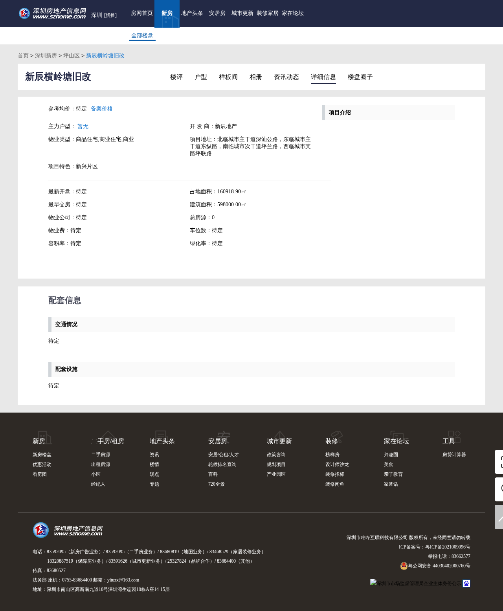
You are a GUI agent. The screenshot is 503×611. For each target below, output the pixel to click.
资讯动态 (286, 76)
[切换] (110, 15)
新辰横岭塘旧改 (58, 77)
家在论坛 (293, 13)
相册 (256, 76)
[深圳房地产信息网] (70, 533)
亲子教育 (393, 474)
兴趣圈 (391, 454)
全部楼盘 (142, 36)
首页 (23, 55)
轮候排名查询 (222, 464)
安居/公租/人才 (223, 454)
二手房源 (100, 454)
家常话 (391, 484)
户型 (201, 76)
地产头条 (192, 13)
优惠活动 (42, 464)
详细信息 (323, 76)
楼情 (154, 464)
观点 (154, 474)
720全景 (216, 484)
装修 (331, 441)
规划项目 (276, 464)
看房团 (40, 474)
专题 (154, 484)
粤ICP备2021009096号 (447, 547)
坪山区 (71, 55)
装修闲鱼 (334, 484)
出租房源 (100, 464)
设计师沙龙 (337, 464)
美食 (388, 464)
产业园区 (276, 474)
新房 (167, 13)
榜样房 (332, 454)
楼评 (176, 76)
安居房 (217, 13)
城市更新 (242, 13)
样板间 (228, 76)
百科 (213, 474)
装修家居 (268, 13)
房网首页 (142, 13)
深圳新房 (46, 55)
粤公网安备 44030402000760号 (439, 566)
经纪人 (98, 484)
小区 (96, 474)
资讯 (154, 454)
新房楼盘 (42, 454)
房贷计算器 (454, 454)
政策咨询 (276, 454)
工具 (448, 441)
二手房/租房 (107, 441)
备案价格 (102, 109)
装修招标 (334, 474)
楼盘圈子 (360, 76)
